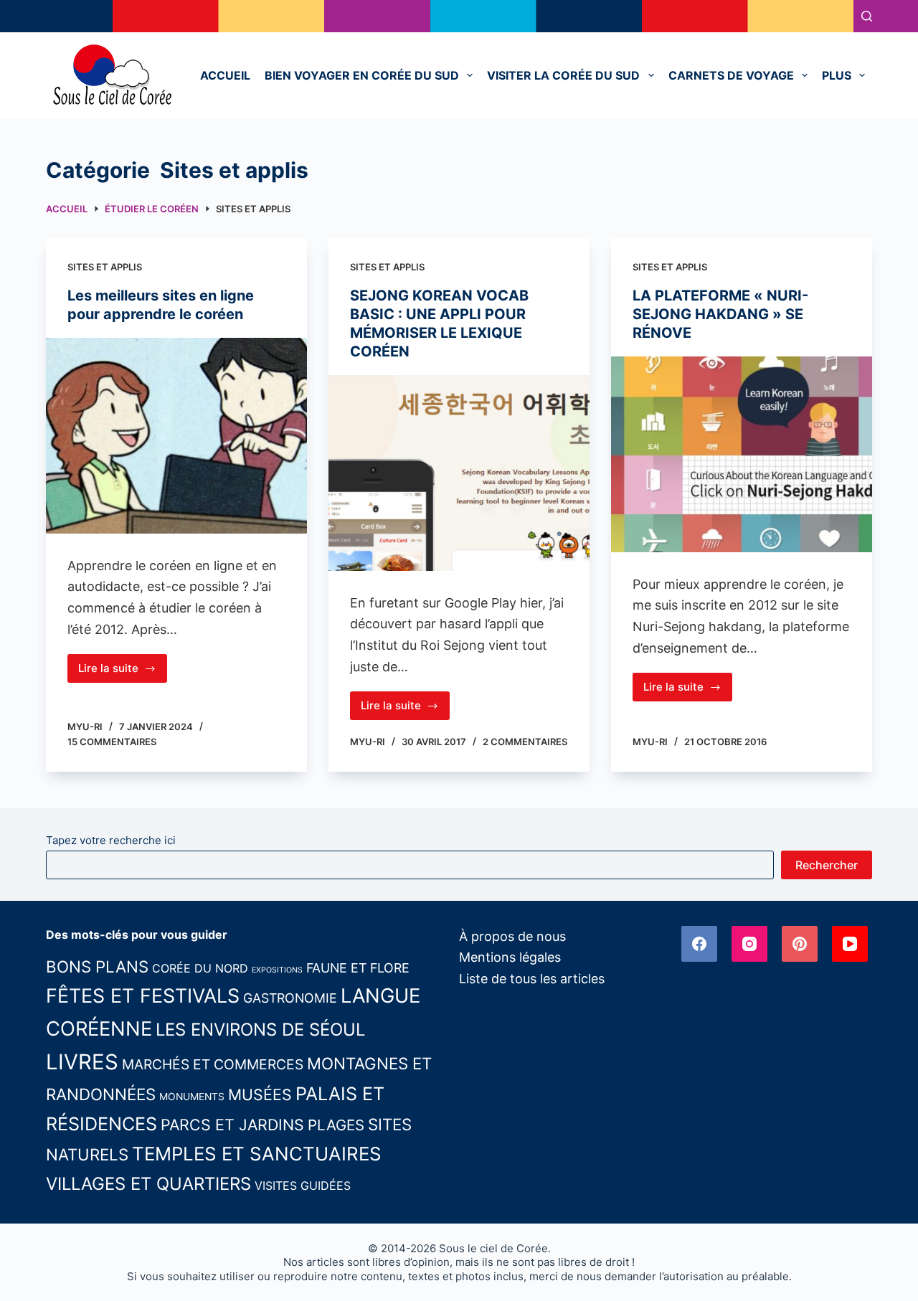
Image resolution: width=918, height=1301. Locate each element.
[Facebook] (699, 944)
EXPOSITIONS (277, 970)
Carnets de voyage (731, 75)
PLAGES (336, 1125)
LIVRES (82, 1061)
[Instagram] (749, 944)
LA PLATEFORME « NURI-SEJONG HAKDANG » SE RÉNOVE (720, 314)
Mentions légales (510, 957)
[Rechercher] (866, 16)
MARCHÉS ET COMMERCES (212, 1064)
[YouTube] (850, 944)
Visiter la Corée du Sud (563, 75)
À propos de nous (512, 936)
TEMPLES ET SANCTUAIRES (257, 1153)
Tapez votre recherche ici (111, 840)
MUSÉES (260, 1094)
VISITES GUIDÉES (303, 1185)
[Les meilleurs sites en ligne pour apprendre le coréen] (176, 436)
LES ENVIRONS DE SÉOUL (260, 1029)
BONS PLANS (97, 966)
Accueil (225, 75)
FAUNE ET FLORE (358, 967)
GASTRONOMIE (290, 998)
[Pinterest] (800, 944)
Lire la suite (122, 672)
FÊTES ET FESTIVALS (143, 995)
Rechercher (826, 865)
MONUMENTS (191, 1096)
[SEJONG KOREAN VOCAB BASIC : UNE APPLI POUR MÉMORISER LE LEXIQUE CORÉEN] (459, 473)
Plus (836, 75)
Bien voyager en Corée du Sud (362, 75)
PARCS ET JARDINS (232, 1124)
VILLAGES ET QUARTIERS (148, 1183)
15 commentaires (111, 741)
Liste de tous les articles (532, 978)
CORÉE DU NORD (200, 968)
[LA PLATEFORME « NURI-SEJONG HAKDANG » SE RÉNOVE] (741, 454)
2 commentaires (525, 741)
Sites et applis (104, 267)
